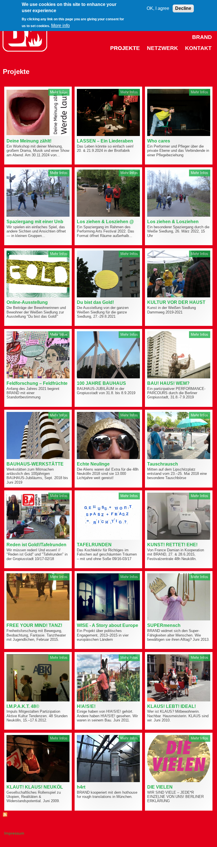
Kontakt (198, 48)
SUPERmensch (164, 625)
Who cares (158, 141)
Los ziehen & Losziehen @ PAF (110, 221)
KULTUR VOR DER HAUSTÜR (179, 302)
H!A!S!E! (86, 706)
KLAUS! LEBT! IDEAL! (171, 706)
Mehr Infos (59, 92)
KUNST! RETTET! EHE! (172, 544)
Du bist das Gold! (95, 302)
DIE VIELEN (160, 787)
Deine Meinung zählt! (28, 141)
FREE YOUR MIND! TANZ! (34, 625)
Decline (183, 8)
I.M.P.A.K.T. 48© (22, 706)
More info (60, 25)
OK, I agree (158, 8)
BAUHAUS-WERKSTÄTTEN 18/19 (42, 464)
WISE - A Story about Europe (107, 625)
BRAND (202, 37)
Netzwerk (162, 48)
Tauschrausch (162, 464)
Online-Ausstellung (27, 302)
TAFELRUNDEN (94, 544)
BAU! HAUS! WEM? (168, 383)
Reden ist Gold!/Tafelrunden (36, 544)
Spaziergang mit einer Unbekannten (44, 221)
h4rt (81, 787)
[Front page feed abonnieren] (5, 815)
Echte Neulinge (93, 464)
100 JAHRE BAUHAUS (101, 383)
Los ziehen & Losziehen (173, 221)
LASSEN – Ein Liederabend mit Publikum (121, 141)
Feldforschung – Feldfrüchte (37, 383)
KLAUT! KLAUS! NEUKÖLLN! (38, 787)
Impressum (14, 833)
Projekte (125, 48)
